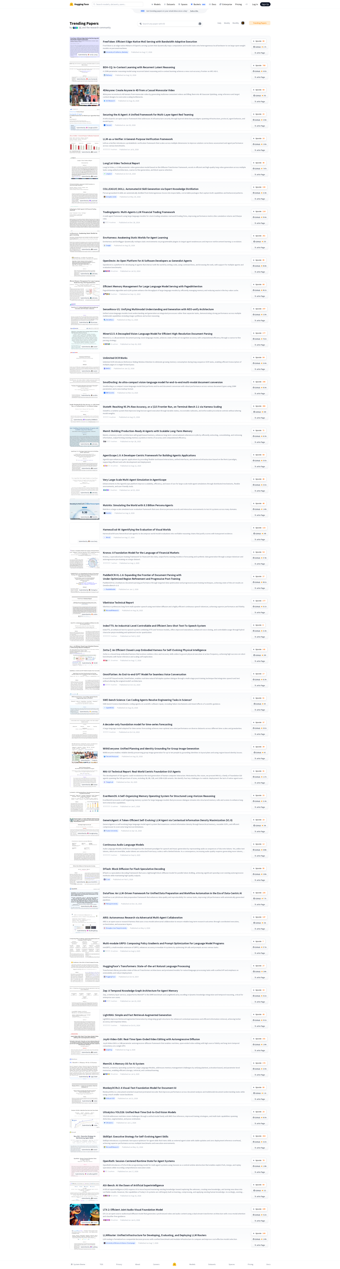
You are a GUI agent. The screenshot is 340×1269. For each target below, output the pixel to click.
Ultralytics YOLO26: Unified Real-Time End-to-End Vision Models (139, 1112)
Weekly (227, 23)
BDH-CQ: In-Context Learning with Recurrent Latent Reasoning (139, 67)
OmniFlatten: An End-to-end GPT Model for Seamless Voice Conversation (144, 674)
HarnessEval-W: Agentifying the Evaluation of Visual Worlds (137, 529)
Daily (219, 23)
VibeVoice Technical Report (118, 602)
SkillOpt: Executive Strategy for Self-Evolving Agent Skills (135, 1136)
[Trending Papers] (243, 23)
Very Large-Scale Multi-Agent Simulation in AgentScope (134, 479)
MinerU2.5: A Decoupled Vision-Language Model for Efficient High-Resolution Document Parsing (157, 333)
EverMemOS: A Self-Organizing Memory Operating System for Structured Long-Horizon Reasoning (159, 796)
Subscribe (194, 11)
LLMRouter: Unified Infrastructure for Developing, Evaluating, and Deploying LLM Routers (154, 1235)
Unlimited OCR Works (115, 357)
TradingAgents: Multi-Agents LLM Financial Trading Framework (139, 212)
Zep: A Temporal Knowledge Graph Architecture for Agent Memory (140, 990)
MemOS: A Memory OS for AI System (123, 1063)
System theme (79, 1264)
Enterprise (227, 4)
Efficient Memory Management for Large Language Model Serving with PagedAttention (152, 286)
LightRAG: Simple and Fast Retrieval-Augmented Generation (137, 1015)
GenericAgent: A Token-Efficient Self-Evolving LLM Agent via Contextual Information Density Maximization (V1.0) (167, 820)
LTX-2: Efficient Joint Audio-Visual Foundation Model (133, 1209)
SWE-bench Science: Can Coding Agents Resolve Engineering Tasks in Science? (147, 699)
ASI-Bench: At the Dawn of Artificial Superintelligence (133, 1185)
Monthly (236, 23)
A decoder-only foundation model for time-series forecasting (137, 724)
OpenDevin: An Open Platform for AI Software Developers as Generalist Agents (147, 260)
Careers (156, 1264)
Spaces (184, 4)
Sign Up (265, 4)
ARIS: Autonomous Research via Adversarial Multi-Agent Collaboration (143, 917)
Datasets (171, 4)
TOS (101, 1264)
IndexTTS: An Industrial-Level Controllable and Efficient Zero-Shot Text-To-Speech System (154, 625)
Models (157, 4)
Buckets (199, 4)
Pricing (238, 4)
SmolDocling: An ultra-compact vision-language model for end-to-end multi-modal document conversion (163, 382)
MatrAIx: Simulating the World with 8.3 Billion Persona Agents (138, 505)
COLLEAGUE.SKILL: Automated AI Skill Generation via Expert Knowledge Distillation (151, 189)
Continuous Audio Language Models (123, 844)
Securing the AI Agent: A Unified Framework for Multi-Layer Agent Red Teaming (148, 114)
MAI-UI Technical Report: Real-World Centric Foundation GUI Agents (142, 771)
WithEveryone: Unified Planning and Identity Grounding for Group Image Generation (151, 748)
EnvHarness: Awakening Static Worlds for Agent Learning (135, 237)
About (137, 1264)
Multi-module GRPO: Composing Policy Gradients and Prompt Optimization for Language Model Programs (163, 943)
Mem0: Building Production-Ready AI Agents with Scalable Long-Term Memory (147, 431)
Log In (255, 4)
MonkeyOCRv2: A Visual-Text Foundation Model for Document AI (139, 1087)
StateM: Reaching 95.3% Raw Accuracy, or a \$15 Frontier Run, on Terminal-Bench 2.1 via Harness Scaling (162, 406)
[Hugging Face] (174, 1264)
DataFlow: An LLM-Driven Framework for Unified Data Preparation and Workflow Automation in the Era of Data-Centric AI (172, 893)
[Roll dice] (200, 24)
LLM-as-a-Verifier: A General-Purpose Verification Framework (138, 139)
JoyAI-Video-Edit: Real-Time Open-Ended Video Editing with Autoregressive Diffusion (151, 1039)
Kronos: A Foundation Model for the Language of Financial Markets (141, 552)
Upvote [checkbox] (260, 41)
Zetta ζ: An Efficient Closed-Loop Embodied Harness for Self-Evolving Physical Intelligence (154, 650)
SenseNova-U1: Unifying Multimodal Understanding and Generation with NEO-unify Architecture (158, 309)
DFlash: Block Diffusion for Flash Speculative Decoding (134, 868)
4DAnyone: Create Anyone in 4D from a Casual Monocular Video (139, 90)
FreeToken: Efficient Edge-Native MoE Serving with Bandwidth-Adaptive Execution (150, 41)
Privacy (119, 1264)
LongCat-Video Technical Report (121, 163)
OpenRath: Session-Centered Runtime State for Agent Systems (139, 1161)
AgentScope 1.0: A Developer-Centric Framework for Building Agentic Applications (149, 455)
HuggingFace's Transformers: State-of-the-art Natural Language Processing (146, 966)
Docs (214, 4)
